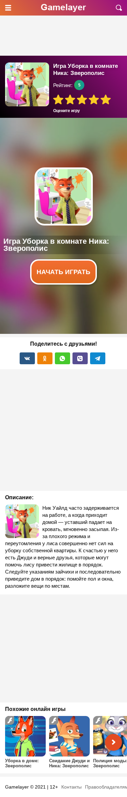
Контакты (71, 787)
